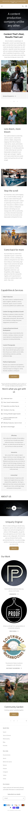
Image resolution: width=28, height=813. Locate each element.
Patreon (5, 765)
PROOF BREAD (13, 631)
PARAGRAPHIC (13, 594)
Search (4, 732)
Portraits (5, 745)
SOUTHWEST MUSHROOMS (13, 668)
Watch (14, 714)
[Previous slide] (10, 720)
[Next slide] (17, 720)
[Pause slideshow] (26, 720)
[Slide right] (17, 101)
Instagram (5, 772)
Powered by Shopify (17, 810)
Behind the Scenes (7, 761)
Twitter (4, 775)
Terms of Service (7, 735)
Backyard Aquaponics (8, 96)
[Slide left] (10, 101)
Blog (4, 742)
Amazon (5, 768)
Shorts (4, 758)
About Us (14, 548)
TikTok (4, 778)
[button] (2, 6)
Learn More (14, 376)
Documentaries (6, 755)
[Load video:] (14, 508)
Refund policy (6, 738)
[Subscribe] (23, 798)
